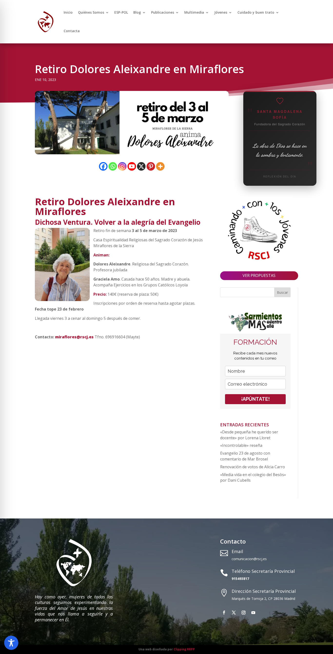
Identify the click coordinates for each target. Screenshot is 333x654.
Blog (137, 12)
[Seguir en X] (234, 612)
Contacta (72, 31)
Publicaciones (162, 12)
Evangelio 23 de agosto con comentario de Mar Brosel (245, 456)
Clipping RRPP (184, 649)
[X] (141, 166)
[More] (160, 166)
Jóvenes (220, 12)
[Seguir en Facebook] (224, 612)
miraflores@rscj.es (74, 337)
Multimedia (194, 12)
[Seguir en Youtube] (253, 612)
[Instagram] (122, 166)
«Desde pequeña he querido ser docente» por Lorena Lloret (249, 434)
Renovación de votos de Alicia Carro (252, 466)
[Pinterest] (151, 166)
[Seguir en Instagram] (243, 612)
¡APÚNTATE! (255, 399)
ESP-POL (121, 12)
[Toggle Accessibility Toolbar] (11, 642)
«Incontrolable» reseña (241, 445)
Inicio (68, 12)
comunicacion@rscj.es (249, 558)
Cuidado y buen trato (255, 12)
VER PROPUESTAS (259, 275)
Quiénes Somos (91, 12)
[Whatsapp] (112, 166)
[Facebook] (103, 166)
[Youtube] (131, 166)
